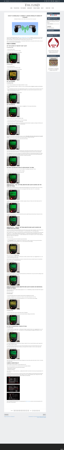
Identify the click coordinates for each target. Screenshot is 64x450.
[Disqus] (25, 431)
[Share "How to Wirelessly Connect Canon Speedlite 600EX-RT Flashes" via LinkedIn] (23, 410)
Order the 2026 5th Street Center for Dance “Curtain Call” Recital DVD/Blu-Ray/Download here (53, 51)
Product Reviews (36, 8)
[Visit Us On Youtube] (55, 15)
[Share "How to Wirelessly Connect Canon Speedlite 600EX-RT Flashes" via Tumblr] (19, 410)
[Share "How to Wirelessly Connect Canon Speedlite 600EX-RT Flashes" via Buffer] (25, 410)
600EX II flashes (28, 401)
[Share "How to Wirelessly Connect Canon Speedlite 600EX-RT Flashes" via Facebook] (14, 410)
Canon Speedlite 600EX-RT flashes (24, 37)
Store (53, 8)
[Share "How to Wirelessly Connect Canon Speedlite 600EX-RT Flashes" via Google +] (18, 410)
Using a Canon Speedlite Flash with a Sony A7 (15, 1)
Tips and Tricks (16, 8)
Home (11, 8)
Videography (29, 8)
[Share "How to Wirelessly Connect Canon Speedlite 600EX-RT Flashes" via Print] (28, 410)
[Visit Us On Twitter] (53, 15)
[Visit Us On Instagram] (56, 15)
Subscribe (49, 26)
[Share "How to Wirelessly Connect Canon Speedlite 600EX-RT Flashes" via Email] (26, 410)
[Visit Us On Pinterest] (50, 15)
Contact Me (48, 8)
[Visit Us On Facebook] (52, 15)
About (42, 8)
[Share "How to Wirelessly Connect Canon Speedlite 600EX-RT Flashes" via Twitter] (16, 410)
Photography (23, 8)
